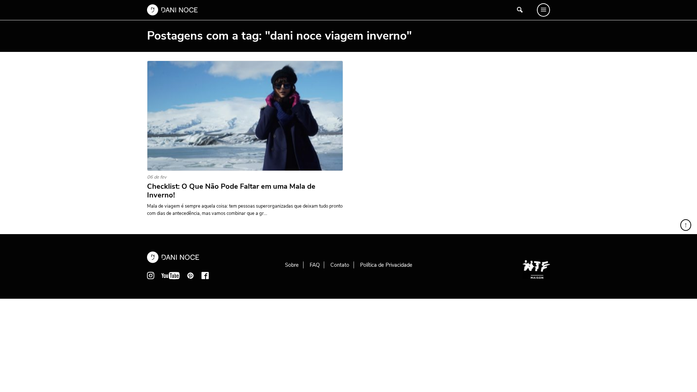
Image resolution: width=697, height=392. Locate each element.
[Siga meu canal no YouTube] (171, 275)
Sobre (292, 265)
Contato (339, 265)
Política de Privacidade (386, 265)
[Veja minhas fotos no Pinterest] (190, 275)
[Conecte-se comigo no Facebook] (205, 275)
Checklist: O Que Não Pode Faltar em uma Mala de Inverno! (231, 191)
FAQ (315, 265)
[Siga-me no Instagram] (150, 275)
